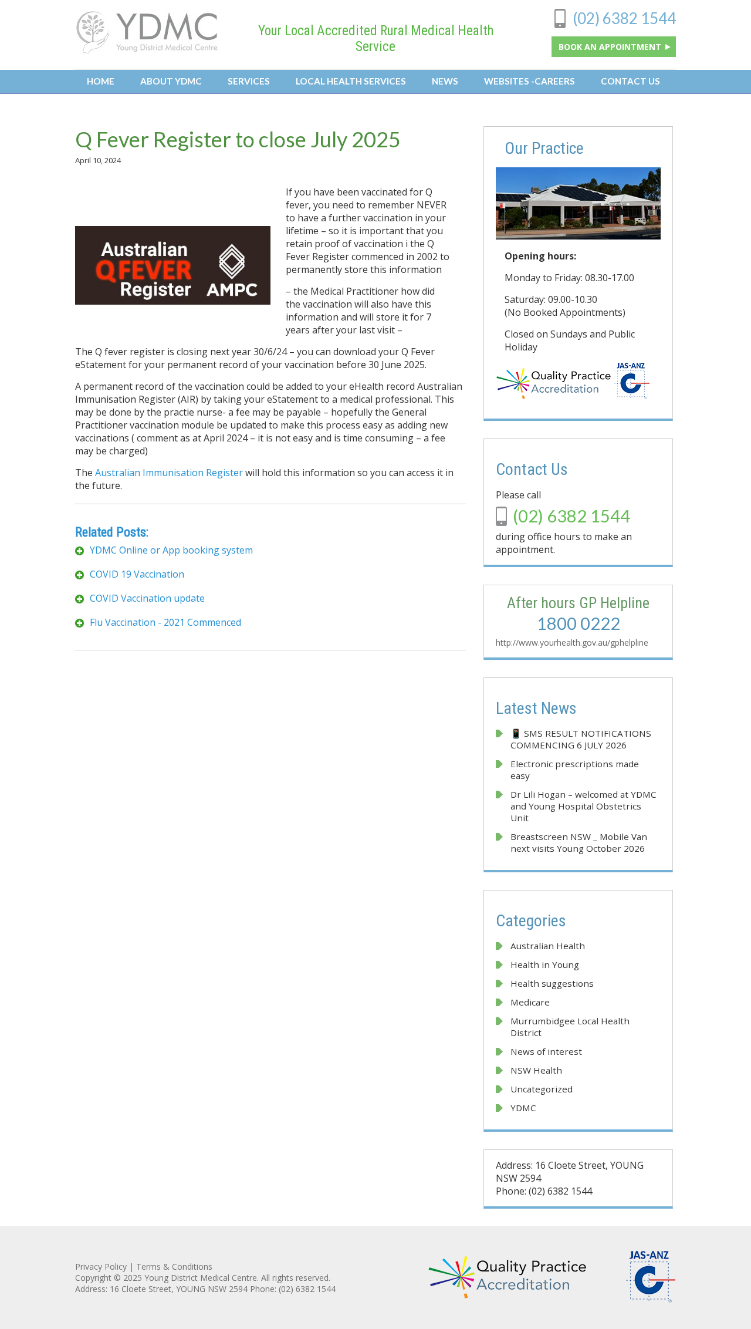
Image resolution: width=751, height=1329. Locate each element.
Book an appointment (611, 46)
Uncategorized (541, 1089)
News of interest (546, 1051)
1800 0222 (578, 623)
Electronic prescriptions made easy (574, 769)
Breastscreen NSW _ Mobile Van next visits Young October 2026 (578, 842)
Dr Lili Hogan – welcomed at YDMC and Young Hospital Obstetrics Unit (583, 806)
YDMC (523, 1108)
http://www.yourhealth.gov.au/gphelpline (572, 642)
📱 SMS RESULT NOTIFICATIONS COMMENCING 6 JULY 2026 (582, 739)
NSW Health (536, 1070)
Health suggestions (552, 983)
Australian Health (547, 946)
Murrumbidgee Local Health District (570, 1026)
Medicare (530, 1002)
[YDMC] (147, 51)
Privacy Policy (101, 1266)
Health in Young (544, 964)
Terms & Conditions (174, 1266)
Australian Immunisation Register (169, 472)
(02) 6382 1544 (624, 18)
